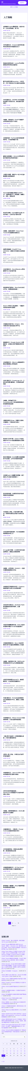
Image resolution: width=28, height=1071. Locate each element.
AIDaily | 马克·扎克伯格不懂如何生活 (10, 986)
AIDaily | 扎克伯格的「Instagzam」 (10, 971)
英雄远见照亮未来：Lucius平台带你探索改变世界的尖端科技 (13, 64)
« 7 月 (3, 1061)
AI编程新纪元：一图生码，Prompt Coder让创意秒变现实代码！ (13, 830)
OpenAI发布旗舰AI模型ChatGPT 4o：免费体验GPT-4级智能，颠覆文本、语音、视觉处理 (13, 194)
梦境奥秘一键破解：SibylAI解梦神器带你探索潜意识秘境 (13, 886)
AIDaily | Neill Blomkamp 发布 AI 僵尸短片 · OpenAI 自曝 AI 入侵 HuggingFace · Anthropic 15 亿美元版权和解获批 (14, 1015)
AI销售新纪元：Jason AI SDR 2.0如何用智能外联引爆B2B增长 (13, 773)
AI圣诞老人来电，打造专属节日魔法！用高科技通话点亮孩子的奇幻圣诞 (13, 513)
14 (17, 1051)
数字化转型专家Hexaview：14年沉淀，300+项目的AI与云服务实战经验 (14, 82)
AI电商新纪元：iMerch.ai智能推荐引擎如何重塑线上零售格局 (14, 363)
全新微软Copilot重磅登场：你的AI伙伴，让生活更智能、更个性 (14, 27)
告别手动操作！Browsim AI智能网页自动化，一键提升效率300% (13, 904)
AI (2, 2)
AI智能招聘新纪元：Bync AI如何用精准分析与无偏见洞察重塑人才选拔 (13, 644)
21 (17, 1053)
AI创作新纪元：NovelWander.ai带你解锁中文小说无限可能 (14, 270)
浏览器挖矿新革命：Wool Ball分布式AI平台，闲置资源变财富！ (13, 288)
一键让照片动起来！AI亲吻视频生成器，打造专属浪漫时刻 (13, 737)
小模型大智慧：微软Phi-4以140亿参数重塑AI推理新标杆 (14, 175)
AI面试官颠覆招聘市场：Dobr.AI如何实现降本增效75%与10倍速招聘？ (14, 625)
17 (3, 1053)
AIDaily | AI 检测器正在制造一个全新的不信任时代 (13, 990)
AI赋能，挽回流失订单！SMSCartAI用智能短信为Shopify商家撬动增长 (13, 662)
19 (10, 1053)
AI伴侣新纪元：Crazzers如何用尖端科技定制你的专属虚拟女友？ (13, 45)
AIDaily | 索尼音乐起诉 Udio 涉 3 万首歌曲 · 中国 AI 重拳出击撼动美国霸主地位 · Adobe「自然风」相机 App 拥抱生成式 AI (14, 1021)
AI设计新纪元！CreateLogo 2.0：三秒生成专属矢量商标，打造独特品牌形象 (13, 382)
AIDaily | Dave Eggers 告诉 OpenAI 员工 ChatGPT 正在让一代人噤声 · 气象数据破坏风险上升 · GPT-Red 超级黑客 (14, 1026)
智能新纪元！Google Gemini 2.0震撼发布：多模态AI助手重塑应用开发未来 (13, 343)
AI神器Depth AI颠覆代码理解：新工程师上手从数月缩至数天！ (13, 476)
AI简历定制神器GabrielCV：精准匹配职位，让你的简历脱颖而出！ (13, 680)
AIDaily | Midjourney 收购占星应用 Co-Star (12, 1009)
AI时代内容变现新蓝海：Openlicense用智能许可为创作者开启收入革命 (13, 792)
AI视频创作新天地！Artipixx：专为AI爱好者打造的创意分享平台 (13, 324)
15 (21, 1051)
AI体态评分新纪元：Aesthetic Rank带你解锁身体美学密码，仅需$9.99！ (13, 606)
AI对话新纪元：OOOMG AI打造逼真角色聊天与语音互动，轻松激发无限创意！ (13, 101)
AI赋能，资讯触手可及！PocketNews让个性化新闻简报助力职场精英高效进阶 (13, 402)
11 (6, 1051)
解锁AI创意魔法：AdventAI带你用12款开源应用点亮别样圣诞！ (14, 157)
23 (24, 1053)
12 (10, 1051)
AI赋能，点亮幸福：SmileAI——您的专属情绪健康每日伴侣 (14, 569)
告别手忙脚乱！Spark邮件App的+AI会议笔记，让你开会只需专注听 (13, 213)
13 (18, 923)
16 (24, 1051)
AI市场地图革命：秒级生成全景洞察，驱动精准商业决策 (13, 850)
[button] (22, 2)
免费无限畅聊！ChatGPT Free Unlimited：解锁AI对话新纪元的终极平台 (14, 250)
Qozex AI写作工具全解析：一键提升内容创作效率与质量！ (13, 306)
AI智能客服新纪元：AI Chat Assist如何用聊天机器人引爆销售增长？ (13, 868)
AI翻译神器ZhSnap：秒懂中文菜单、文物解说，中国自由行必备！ (14, 421)
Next (14, 925)
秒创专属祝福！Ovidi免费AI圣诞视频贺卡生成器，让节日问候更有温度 (14, 457)
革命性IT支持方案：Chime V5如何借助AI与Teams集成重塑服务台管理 (13, 439)
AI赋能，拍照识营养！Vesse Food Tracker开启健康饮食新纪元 (13, 231)
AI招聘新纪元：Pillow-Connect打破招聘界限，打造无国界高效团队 (14, 718)
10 (3, 1051)
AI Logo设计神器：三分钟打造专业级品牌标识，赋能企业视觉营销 (14, 550)
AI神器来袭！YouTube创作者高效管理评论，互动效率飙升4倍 (13, 138)
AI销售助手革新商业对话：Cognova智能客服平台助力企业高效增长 (13, 587)
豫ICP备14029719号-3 (17, 1067)
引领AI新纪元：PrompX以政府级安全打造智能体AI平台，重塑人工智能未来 (13, 699)
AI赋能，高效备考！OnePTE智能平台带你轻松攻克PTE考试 (13, 120)
